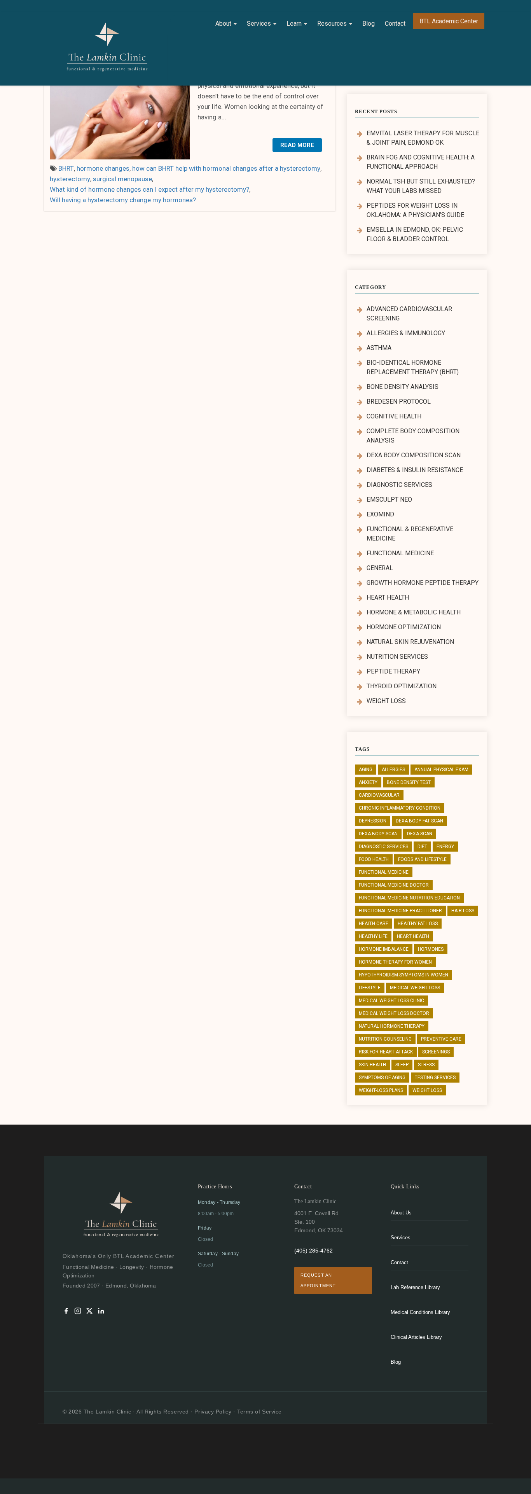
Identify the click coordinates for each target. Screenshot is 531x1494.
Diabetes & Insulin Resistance (415, 470)
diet (422, 846)
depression (372, 821)
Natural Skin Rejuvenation (410, 642)
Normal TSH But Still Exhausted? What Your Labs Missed (421, 186)
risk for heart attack (386, 1052)
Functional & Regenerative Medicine (410, 533)
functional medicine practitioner (400, 910)
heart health (413, 936)
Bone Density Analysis (402, 386)
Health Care (373, 923)
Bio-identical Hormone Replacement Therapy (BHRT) (413, 367)
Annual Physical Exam (441, 769)
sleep (402, 1064)
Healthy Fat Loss (418, 923)
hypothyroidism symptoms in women (403, 975)
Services (259, 23)
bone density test (409, 782)
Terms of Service (259, 1411)
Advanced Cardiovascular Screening (409, 313)
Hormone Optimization (404, 627)
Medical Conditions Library (420, 1312)
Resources (332, 23)
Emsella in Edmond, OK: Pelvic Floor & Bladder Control (415, 234)
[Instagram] (77, 1312)
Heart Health (388, 597)
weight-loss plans (381, 1090)
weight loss (427, 1090)
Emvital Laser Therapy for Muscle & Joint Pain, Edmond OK (423, 137)
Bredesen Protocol (399, 401)
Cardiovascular (379, 795)
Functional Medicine (400, 553)
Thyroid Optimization (402, 686)
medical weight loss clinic (391, 1000)
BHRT (66, 168)
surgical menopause (122, 179)
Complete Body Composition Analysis (413, 435)
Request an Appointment (318, 1280)
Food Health (374, 859)
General (380, 568)
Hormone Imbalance (384, 949)
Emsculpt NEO (389, 499)
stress (426, 1064)
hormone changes (103, 168)
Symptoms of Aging (382, 1077)
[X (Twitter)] (89, 1312)
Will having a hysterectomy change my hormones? (123, 200)
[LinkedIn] (101, 1312)
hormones (431, 949)
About (224, 23)
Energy (445, 846)
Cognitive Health (394, 416)
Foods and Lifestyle (422, 859)
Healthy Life (373, 936)
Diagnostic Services (399, 484)
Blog (368, 23)
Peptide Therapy (393, 671)
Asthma (379, 348)
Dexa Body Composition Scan (414, 455)
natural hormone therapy (391, 1026)
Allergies (393, 769)
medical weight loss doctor (394, 1013)
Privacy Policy (212, 1411)
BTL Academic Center (448, 21)
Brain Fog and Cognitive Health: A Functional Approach (421, 162)
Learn (294, 23)
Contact (395, 23)
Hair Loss (462, 910)
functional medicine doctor (394, 885)
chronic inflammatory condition (399, 808)
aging (365, 769)
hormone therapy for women (395, 962)
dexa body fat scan (419, 821)
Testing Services (435, 1077)
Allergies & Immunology (406, 333)
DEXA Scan (419, 833)
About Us (401, 1213)
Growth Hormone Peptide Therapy (423, 582)
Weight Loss (386, 701)
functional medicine (384, 872)
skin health (372, 1064)
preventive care (441, 1039)
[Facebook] (66, 1312)
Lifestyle (370, 987)
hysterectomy (70, 179)
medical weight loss (415, 987)
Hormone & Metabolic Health (414, 612)
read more (297, 145)
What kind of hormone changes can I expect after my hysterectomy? (149, 189)
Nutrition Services (397, 656)
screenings (436, 1052)
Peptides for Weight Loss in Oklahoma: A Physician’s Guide (415, 210)
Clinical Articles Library (416, 1337)
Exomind (380, 514)
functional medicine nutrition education (409, 898)
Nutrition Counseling (385, 1039)
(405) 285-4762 (313, 1250)
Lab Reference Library (415, 1287)
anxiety (368, 782)
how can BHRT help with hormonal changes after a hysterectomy (226, 168)
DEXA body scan (378, 833)
